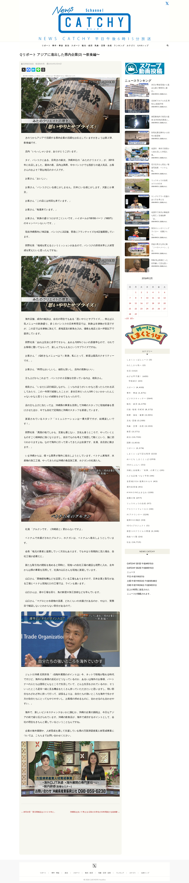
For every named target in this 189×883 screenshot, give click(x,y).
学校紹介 (133, 381)
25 (153, 309)
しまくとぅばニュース (137, 360)
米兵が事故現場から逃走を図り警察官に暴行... (160, 88)
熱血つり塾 (132, 536)
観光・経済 (87, 45)
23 (141, 309)
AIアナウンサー (134, 514)
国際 (129, 443)
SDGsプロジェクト (136, 525)
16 (141, 303)
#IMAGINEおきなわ (137, 492)
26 (159, 309)
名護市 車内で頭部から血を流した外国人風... (160, 151)
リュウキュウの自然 (136, 503)
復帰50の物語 (133, 520)
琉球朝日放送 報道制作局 (33, 64)
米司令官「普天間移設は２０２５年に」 (38, 812)
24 (147, 309)
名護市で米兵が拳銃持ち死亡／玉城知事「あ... (160, 215)
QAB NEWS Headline (33, 44)
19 (159, 303)
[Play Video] (70, 105)
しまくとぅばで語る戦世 (139, 454)
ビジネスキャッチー (136, 398)
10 (147, 298)
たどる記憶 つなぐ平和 (138, 476)
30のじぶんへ (133, 465)
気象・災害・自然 (103, 45)
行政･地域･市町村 (135, 409)
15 (136, 303)
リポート (46, 45)
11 (153, 298)
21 (130, 309)
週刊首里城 (132, 487)
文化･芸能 (132, 420)
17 (147, 303)
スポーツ (75, 45)
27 (165, 309)
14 (130, 303)
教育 (129, 431)
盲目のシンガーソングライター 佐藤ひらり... (160, 231)
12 (159, 298)
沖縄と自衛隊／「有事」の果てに (143, 470)
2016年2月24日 (54, 64)
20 (165, 303)
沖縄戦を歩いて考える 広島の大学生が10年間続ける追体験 (95, 812)
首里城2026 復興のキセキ (139, 481)
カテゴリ (131, 45)
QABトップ (143, 45)
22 (136, 309)
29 (136, 314)
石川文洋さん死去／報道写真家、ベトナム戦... (160, 167)
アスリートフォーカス (137, 509)
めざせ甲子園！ (134, 376)
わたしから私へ (134, 365)
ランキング (119, 45)
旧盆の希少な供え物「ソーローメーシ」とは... (160, 247)
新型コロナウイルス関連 (139, 531)
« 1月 (127, 318)
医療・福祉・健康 (135, 415)
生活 (129, 371)
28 (130, 314)
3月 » (132, 318)
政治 (67, 45)
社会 (129, 542)
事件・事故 (57, 45)
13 (165, 298)
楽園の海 (131, 498)
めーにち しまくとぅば (138, 459)
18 (153, 303)
